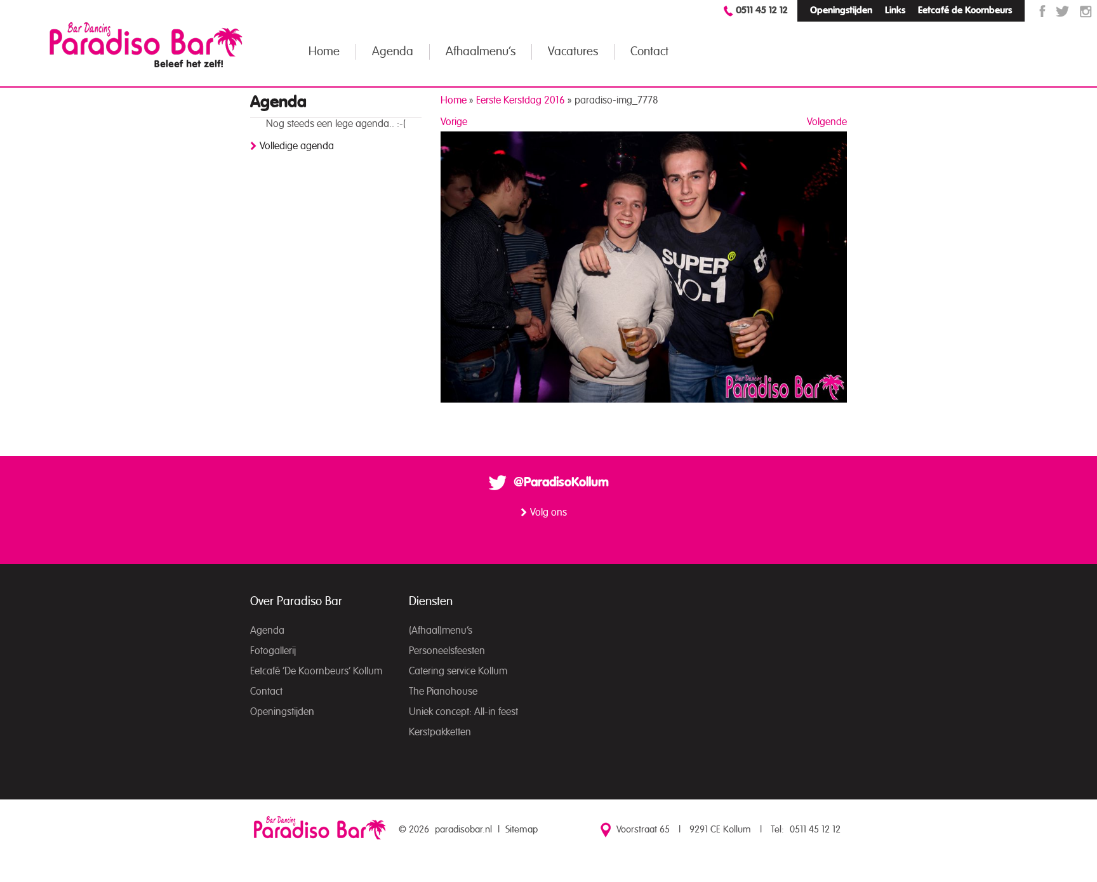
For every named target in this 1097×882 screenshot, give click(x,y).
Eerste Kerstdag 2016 (520, 100)
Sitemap (521, 829)
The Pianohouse (443, 691)
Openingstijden (841, 10)
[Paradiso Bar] (146, 44)
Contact (649, 52)
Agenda (392, 52)
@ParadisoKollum (561, 482)
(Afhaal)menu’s (440, 630)
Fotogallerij (273, 651)
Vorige (454, 122)
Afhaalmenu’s (480, 52)
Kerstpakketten (440, 732)
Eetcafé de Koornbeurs (965, 10)
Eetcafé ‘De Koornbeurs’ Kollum (316, 671)
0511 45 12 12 (762, 10)
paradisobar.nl (463, 829)
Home (324, 52)
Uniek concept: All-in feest (463, 712)
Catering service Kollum (458, 671)
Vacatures (573, 52)
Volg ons (548, 512)
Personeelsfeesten (447, 651)
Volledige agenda (297, 146)
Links (895, 10)
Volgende (827, 122)
